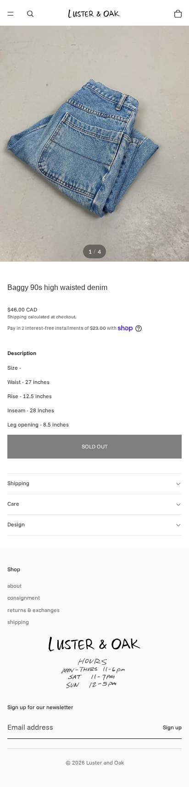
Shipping (18, 483)
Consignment (23, 597)
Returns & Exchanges (33, 610)
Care (13, 503)
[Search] (30, 14)
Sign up (172, 727)
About (14, 585)
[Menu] (10, 13)
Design (16, 524)
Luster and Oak (105, 762)
